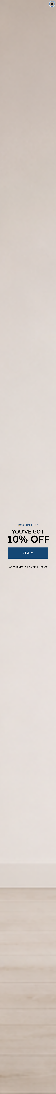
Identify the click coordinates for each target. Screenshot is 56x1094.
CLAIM (28, 553)
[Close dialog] (52, 4)
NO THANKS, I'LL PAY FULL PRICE (28, 567)
